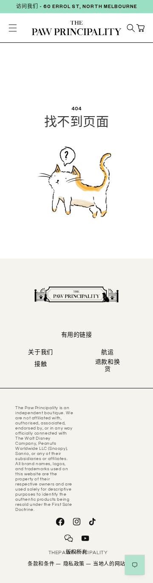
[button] (140, 28)
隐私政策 (77, 564)
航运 (107, 353)
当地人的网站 (109, 564)
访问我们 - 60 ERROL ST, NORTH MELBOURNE (76, 7)
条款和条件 (44, 564)
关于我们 (40, 353)
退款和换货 (107, 366)
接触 (40, 365)
